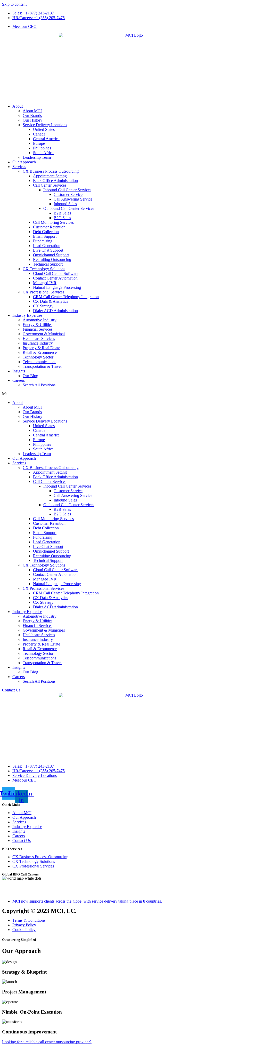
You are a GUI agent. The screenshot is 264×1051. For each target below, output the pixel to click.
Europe (39, 143)
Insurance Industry (38, 343)
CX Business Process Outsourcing (51, 171)
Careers (18, 380)
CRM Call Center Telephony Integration (66, 296)
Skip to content (14, 4)
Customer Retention (49, 227)
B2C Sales (62, 218)
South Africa (43, 152)
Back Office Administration (55, 180)
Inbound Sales (65, 204)
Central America (46, 139)
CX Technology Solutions (44, 269)
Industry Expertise (27, 315)
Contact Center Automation (55, 278)
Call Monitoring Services (53, 222)
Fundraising (42, 241)
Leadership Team (37, 157)
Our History (32, 120)
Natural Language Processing (57, 287)
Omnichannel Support (51, 255)
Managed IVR (44, 283)
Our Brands (32, 115)
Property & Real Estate (41, 348)
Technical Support (48, 264)
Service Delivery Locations (45, 125)
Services (19, 166)
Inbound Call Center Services (67, 190)
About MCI (32, 111)
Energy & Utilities (37, 324)
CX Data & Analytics (50, 301)
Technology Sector (38, 357)
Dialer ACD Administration (55, 310)
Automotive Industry (39, 320)
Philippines (42, 148)
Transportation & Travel (42, 366)
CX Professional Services (43, 292)
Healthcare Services (39, 338)
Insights (18, 371)
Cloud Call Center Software (55, 273)
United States (44, 129)
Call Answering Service (73, 199)
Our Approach (24, 162)
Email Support (44, 236)
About (17, 106)
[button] (132, 394)
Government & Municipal (44, 334)
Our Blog (30, 375)
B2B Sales (62, 213)
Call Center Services (49, 185)
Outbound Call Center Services (68, 208)
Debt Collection (46, 231)
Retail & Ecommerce (40, 352)
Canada (39, 134)
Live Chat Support (48, 250)
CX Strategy (43, 306)
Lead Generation (46, 245)
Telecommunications (39, 362)
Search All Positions (39, 385)
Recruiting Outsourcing (52, 259)
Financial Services (37, 329)
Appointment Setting (50, 176)
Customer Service (68, 194)
